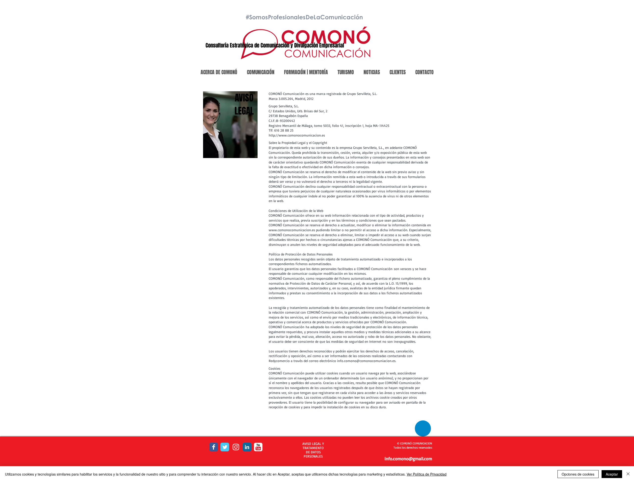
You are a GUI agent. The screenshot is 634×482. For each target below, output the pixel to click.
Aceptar (612, 474)
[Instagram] (236, 447)
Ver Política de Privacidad (427, 474)
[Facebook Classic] (213, 447)
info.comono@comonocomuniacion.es (366, 361)
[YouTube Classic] (258, 447)
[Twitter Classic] (224, 447)
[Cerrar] (628, 474)
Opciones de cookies (578, 474)
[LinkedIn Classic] (247, 447)
